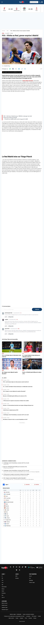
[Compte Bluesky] (16, 570)
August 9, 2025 (24, 119)
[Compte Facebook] (13, 567)
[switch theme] (40, 2)
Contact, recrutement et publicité (28, 614)
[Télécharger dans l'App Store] (39, 567)
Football (39, 616)
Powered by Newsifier (22, 621)
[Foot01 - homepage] (22, 2)
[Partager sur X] (16, 69)
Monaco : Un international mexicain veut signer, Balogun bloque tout (18, 405)
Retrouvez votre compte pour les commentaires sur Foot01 (14, 616)
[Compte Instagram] (16, 567)
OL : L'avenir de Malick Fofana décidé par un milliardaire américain (17, 386)
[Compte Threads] (19, 570)
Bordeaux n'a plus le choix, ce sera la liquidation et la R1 (15, 419)
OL (23, 353)
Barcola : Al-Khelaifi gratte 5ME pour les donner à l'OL (15, 396)
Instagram (21, 618)
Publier (37, 309)
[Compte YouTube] (25, 567)
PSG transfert (34, 616)
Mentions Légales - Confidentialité (15, 614)
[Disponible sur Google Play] (31, 567)
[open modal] (42, 2)
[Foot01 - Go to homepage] (5, 568)
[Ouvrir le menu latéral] (2, 2)
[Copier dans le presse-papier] (22, 69)
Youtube (17, 618)
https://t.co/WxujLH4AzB (10, 117)
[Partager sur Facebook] (13, 69)
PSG (3, 33)
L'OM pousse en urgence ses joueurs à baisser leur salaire (16, 400)
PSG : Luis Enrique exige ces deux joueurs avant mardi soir (16, 381)
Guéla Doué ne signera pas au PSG (10, 410)
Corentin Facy (7, 65)
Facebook (30, 618)
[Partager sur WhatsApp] (10, 69)
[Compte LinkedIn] (19, 567)
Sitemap (34, 618)
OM (3, 370)
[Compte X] (10, 567)
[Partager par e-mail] (25, 69)
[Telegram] (19, 69)
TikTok (26, 618)
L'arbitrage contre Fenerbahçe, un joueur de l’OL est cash (16, 414)
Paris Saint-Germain (28, 80)
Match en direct (11, 618)
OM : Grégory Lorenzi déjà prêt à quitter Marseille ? (14, 391)
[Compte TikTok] (22, 567)
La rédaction (28, 616)
